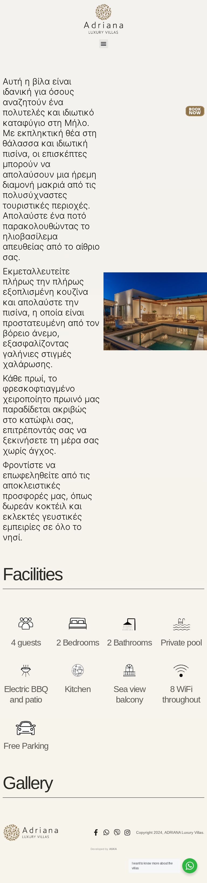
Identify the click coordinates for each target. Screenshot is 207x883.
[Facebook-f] (96, 832)
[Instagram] (127, 832)
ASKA (113, 848)
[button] (103, 43)
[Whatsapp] (106, 832)
